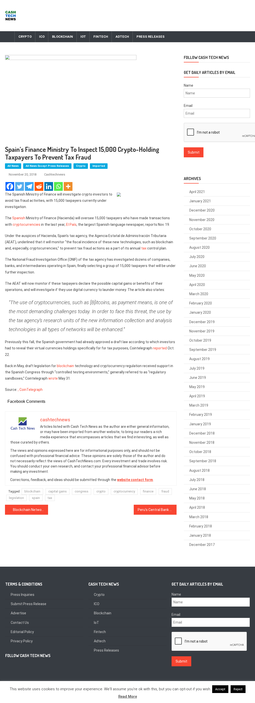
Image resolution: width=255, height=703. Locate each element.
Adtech (122, 36)
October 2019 (200, 340)
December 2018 (202, 433)
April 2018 (197, 507)
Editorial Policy (22, 632)
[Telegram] (29, 186)
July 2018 (196, 480)
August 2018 (199, 470)
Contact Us (20, 623)
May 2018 (197, 498)
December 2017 (202, 545)
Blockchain (62, 36)
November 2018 (201, 443)
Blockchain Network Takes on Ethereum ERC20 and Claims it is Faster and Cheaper (30, 510)
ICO (42, 36)
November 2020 (201, 220)
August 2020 (199, 247)
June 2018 (197, 489)
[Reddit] (39, 186)
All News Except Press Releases (47, 166)
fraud (165, 491)
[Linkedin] (48, 186)
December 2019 (202, 322)
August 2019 (199, 359)
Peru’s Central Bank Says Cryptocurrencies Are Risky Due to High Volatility (157, 510)
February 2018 (200, 526)
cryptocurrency (124, 491)
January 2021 (200, 201)
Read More (127, 696)
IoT (83, 36)
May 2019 (197, 387)
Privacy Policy (22, 641)
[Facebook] (9, 186)
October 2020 (200, 229)
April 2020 (197, 285)
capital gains (57, 491)
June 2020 (197, 266)
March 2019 (198, 405)
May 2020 (197, 275)
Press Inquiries (22, 595)
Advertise (18, 613)
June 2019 (197, 378)
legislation (16, 498)
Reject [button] (238, 689)
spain (36, 498)
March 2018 (198, 517)
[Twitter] (19, 186)
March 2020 (198, 294)
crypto (101, 491)
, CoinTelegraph (30, 390)
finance (148, 491)
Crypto (25, 36)
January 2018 (200, 535)
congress (81, 491)
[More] (68, 186)
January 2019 (200, 424)
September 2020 (202, 238)
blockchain (65, 366)
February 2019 (200, 415)
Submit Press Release (28, 604)
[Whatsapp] (58, 186)
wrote (53, 378)
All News (13, 166)
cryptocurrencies (26, 225)
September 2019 (202, 350)
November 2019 (201, 331)
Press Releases (150, 36)
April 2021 (197, 192)
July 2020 (196, 257)
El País (71, 225)
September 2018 (202, 461)
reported (160, 348)
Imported (98, 166)
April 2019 (197, 396)
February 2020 (200, 303)
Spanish (18, 218)
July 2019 (196, 368)
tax (143, 248)
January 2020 (200, 312)
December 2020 (202, 210)
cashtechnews (54, 174)
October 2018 (200, 452)
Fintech (100, 36)
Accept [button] (220, 689)
